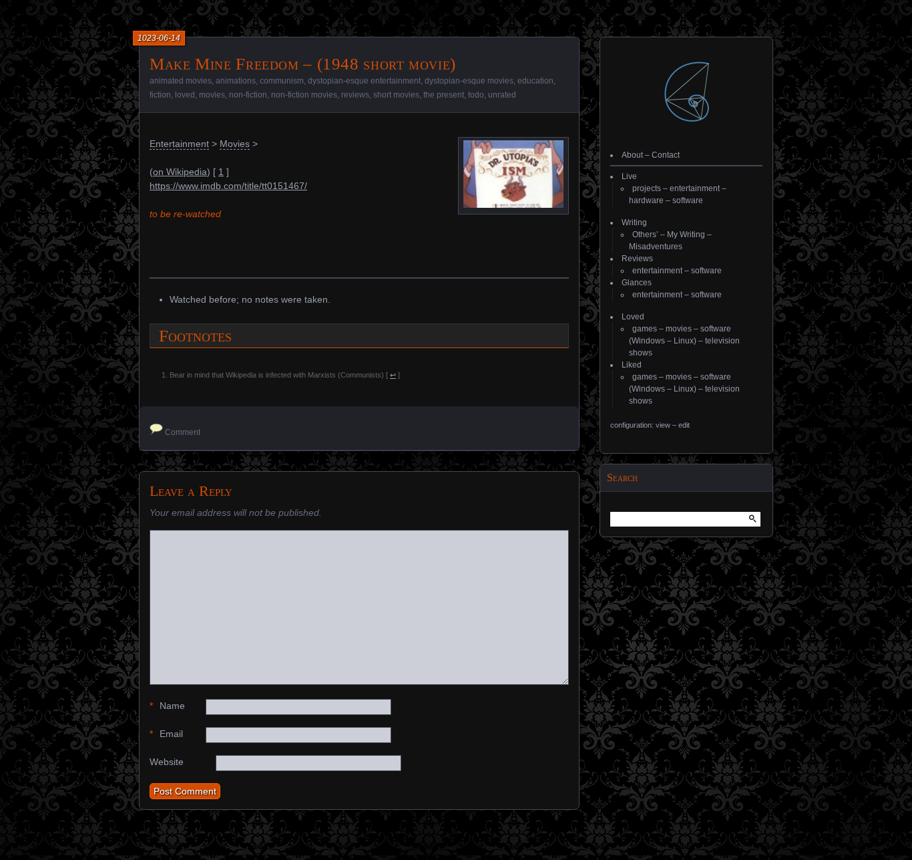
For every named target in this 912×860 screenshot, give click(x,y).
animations (236, 81)
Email (166, 733)
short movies (396, 95)
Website (167, 761)
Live (629, 176)
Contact (666, 155)
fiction (160, 95)
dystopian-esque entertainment (364, 81)
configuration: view (640, 425)
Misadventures (655, 246)
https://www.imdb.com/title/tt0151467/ (228, 185)
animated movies (181, 81)
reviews (355, 95)
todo (476, 95)
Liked (632, 365)
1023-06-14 (159, 38)
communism (282, 81)
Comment (182, 432)
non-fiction (248, 95)
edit (684, 425)
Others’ (645, 234)
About (632, 155)
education (535, 81)
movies (212, 95)
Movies (235, 143)
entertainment (695, 188)
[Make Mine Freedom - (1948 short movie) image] (513, 204)
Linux (684, 340)
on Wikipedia (180, 171)
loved (185, 95)
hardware (646, 200)
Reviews (637, 258)
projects (646, 188)
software (687, 200)
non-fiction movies (304, 95)
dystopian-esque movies (469, 81)
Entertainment (179, 143)
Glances (637, 282)
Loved (633, 316)
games (644, 328)
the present (443, 95)
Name (167, 705)
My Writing (686, 234)
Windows (648, 340)
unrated (502, 95)
